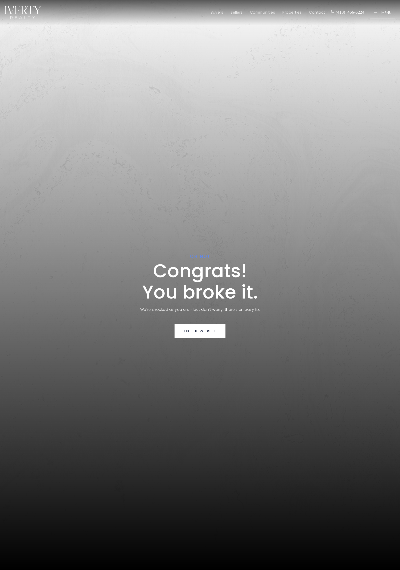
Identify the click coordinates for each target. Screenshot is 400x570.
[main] (200, 285)
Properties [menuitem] (292, 12)
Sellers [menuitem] (237, 12)
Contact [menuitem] (317, 12)
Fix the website (200, 331)
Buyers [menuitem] (217, 12)
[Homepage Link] (23, 12)
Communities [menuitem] (262, 12)
